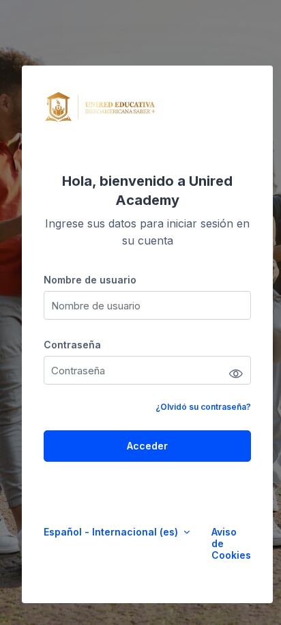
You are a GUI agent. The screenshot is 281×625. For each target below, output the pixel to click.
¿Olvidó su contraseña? (203, 407)
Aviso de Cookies (231, 543)
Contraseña (72, 344)
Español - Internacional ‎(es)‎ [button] (112, 532)
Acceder (147, 446)
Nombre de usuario (90, 280)
